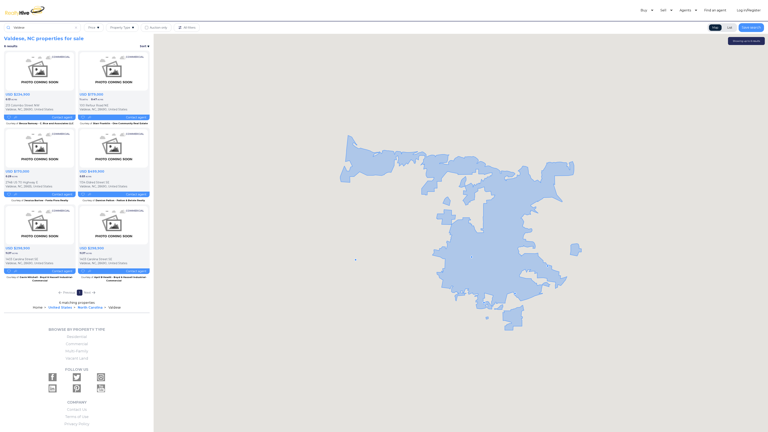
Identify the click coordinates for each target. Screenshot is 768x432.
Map (715, 27)
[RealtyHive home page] (99, 10)
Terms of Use (77, 417)
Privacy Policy (76, 424)
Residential (77, 337)
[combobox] (42, 27)
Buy (644, 10)
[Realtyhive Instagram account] (101, 377)
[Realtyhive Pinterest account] (77, 388)
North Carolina (90, 307)
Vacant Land (77, 358)
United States (60, 307)
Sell (663, 10)
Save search (751, 27)
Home (38, 307)
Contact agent (62, 117)
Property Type (120, 27)
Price (91, 27)
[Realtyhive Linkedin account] (53, 388)
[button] (471, 257)
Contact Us (77, 409)
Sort (143, 46)
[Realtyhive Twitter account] (77, 377)
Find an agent (715, 10)
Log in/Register (749, 10)
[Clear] (76, 27)
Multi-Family (76, 351)
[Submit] (9, 27)
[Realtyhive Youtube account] (101, 388)
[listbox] (40, 71)
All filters (189, 27)
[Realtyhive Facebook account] (53, 377)
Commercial (77, 344)
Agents (686, 10)
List (729, 27)
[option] (40, 71)
